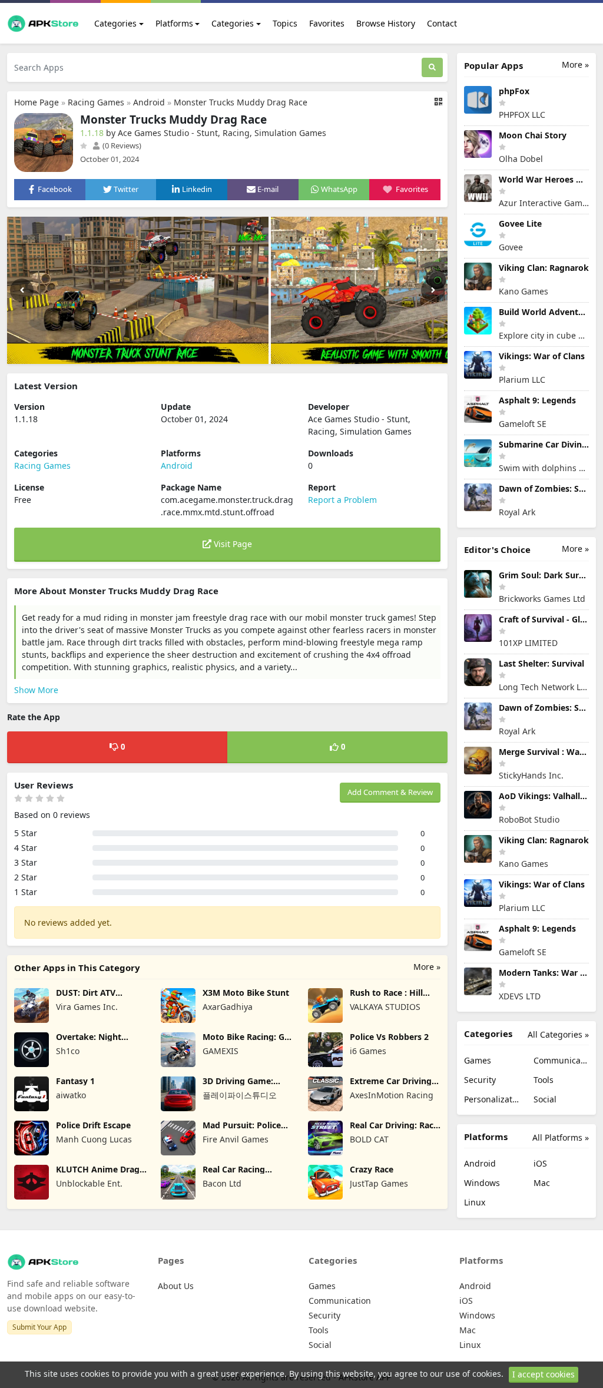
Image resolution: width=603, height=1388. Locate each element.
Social (545, 1099)
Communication (561, 1060)
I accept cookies (543, 1374)
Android (149, 102)
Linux (474, 1202)
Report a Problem (342, 499)
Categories (115, 23)
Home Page (36, 102)
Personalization (491, 1099)
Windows (482, 1182)
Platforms (174, 23)
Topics (285, 23)
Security (480, 1079)
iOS (540, 1163)
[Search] (432, 67)
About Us (176, 1285)
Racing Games (96, 102)
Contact (442, 23)
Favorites (326, 23)
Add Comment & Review (390, 792)
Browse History (385, 23)
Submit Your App (39, 1327)
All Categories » (558, 1034)
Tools (544, 1079)
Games (477, 1060)
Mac (542, 1182)
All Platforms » (560, 1137)
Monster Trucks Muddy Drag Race (240, 102)
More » (426, 966)
